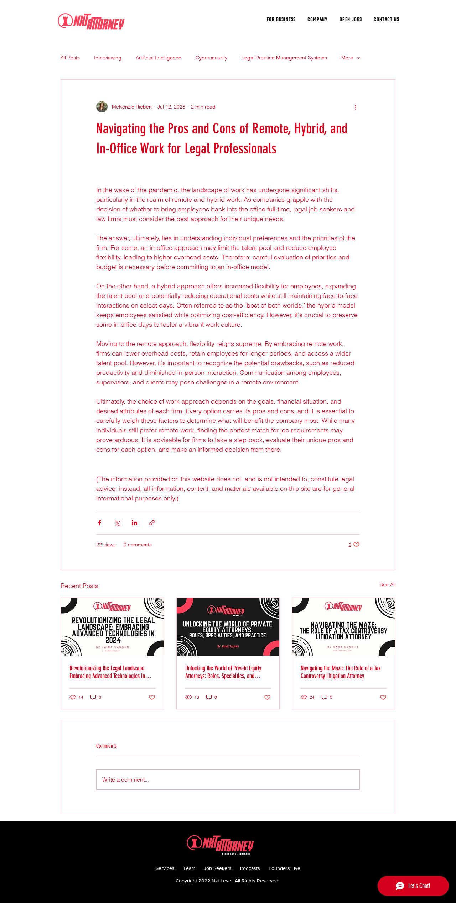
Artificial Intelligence (158, 57)
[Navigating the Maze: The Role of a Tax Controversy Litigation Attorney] (343, 627)
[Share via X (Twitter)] (117, 522)
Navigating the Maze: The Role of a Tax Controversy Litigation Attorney (340, 672)
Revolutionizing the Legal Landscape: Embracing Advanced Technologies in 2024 (107, 672)
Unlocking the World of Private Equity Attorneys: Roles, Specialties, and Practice (223, 672)
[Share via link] (152, 522)
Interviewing (107, 57)
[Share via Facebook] (99, 522)
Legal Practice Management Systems (284, 57)
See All (387, 584)
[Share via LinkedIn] (134, 522)
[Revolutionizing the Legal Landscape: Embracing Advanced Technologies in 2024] (112, 627)
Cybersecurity (211, 57)
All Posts (70, 57)
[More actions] (355, 107)
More (347, 57)
